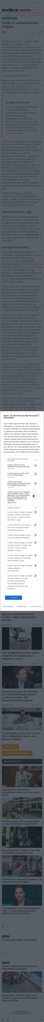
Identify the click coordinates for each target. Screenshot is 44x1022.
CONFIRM (13, 597)
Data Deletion (8, 606)
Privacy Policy (36, 606)
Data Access (22, 606)
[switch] (35, 465)
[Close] (39, 416)
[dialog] (22, 511)
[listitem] (22, 459)
